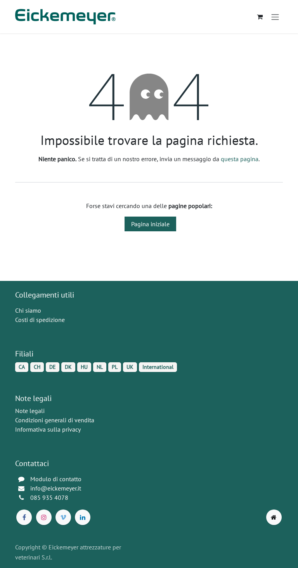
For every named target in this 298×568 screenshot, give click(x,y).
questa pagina (239, 159)
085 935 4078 (49, 497)
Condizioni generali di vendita (54, 420)
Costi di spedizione (40, 320)
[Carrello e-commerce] (259, 16)
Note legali (30, 411)
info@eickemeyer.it (55, 488)
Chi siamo (28, 310)
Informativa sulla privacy (48, 429)
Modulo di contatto (55, 479)
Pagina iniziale (150, 224)
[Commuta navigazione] (275, 17)
